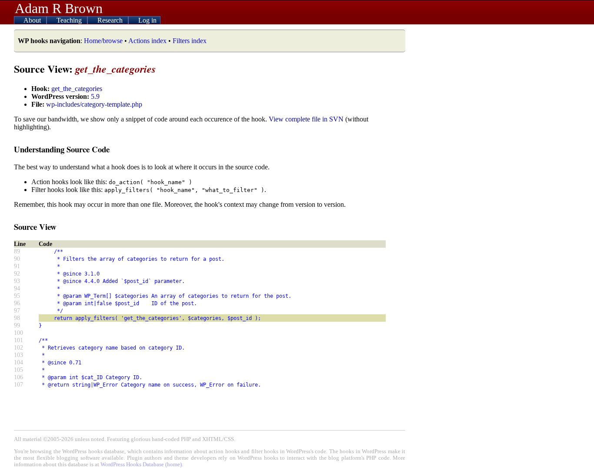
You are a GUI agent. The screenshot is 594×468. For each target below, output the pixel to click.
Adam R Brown (59, 8)
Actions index (147, 40)
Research (110, 20)
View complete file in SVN (306, 119)
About (33, 20)
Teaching (70, 20)
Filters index (190, 40)
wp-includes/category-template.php (94, 104)
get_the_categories (76, 88)
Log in (147, 20)
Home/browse (103, 40)
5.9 (95, 96)
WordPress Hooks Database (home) (141, 464)
